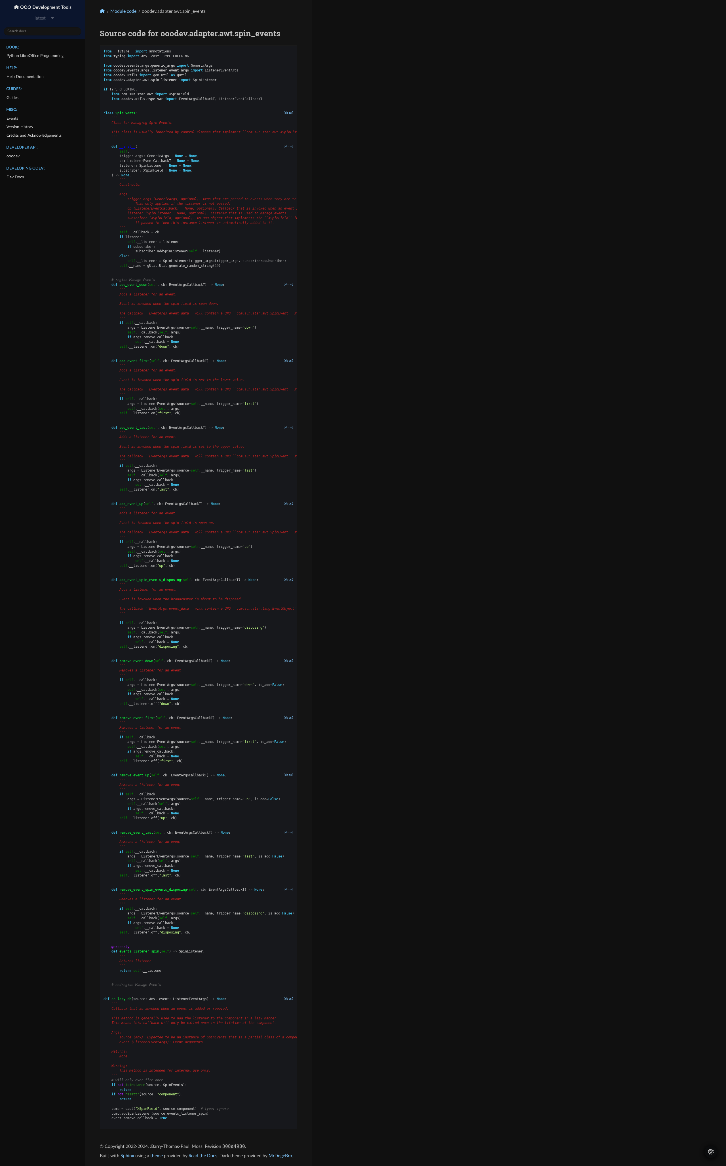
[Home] (102, 11)
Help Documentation (25, 77)
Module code (123, 11)
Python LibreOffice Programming (35, 56)
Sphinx (127, 1156)
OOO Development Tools (45, 7)
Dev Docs (15, 177)
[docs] (288, 112)
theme (156, 1156)
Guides (12, 98)
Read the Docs (203, 1156)
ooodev (13, 156)
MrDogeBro (280, 1156)
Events (12, 118)
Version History (20, 127)
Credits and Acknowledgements (34, 135)
